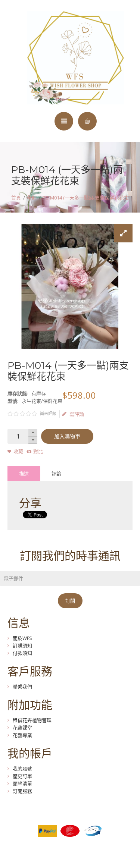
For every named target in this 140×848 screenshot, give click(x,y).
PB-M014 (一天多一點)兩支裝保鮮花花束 (86, 197)
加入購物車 (67, 436)
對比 (38, 451)
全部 (32, 197)
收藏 (18, 451)
